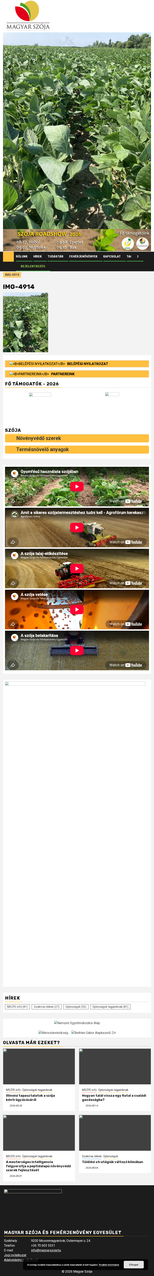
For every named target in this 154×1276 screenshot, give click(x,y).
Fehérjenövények (83, 256)
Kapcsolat (112, 256)
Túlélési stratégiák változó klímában (112, 1162)
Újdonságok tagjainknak (110, 1006)
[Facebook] (134, 257)
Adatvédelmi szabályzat (21, 1260)
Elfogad (133, 1264)
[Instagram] (142, 257)
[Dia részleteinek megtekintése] (77, 240)
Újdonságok (76, 1006)
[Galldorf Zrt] (41, 406)
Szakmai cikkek (46, 1006)
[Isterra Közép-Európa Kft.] (113, 406)
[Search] (148, 256)
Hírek (37, 256)
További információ (109, 1264)
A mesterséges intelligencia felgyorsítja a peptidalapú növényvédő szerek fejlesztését (38, 1166)
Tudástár (55, 256)
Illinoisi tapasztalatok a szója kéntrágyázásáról (30, 1098)
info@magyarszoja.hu (46, 1250)
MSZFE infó (17, 1006)
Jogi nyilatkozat (15, 1255)
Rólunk (21, 256)
